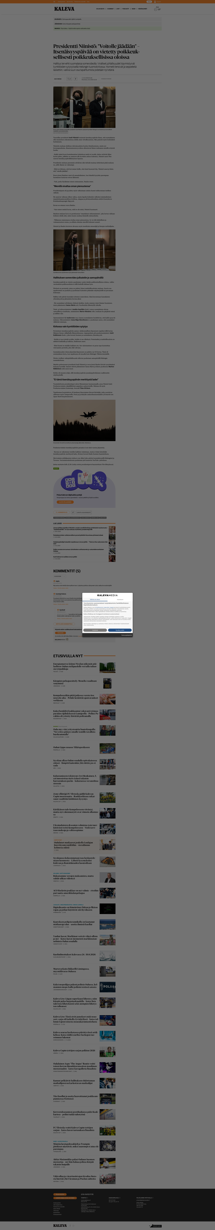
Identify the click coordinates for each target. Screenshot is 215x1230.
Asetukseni (120, 599)
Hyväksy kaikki (120, 630)
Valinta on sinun (95, 599)
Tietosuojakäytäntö (126, 635)
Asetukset (95, 630)
